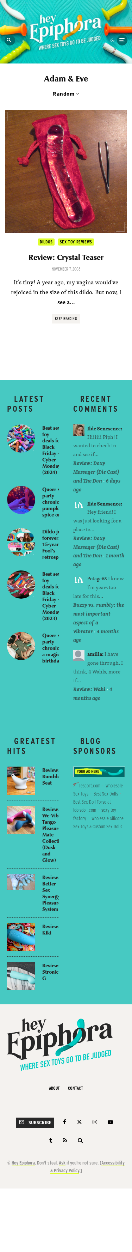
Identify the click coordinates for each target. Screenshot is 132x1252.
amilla (94, 654)
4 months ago (92, 693)
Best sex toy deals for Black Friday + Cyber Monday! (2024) (52, 449)
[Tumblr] (51, 1140)
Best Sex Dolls (106, 794)
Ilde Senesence (104, 428)
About (54, 1088)
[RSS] (65, 1140)
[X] (79, 1122)
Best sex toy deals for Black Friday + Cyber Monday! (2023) (52, 595)
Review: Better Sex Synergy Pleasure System (51, 893)
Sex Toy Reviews (76, 241)
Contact (75, 1088)
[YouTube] (110, 1122)
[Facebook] (64, 1122)
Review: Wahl (89, 689)
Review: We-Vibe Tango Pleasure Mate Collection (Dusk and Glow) (53, 834)
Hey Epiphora (23, 1163)
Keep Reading (66, 318)
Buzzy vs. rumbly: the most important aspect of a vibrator (98, 618)
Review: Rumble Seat (51, 776)
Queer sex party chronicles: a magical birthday (54, 648)
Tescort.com (89, 785)
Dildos (46, 241)
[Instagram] (94, 1122)
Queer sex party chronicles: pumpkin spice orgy (54, 502)
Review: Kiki (51, 929)
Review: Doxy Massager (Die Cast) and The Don (96, 472)
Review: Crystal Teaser (66, 257)
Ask (62, 1163)
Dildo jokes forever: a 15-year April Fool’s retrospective (57, 544)
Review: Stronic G (51, 971)
